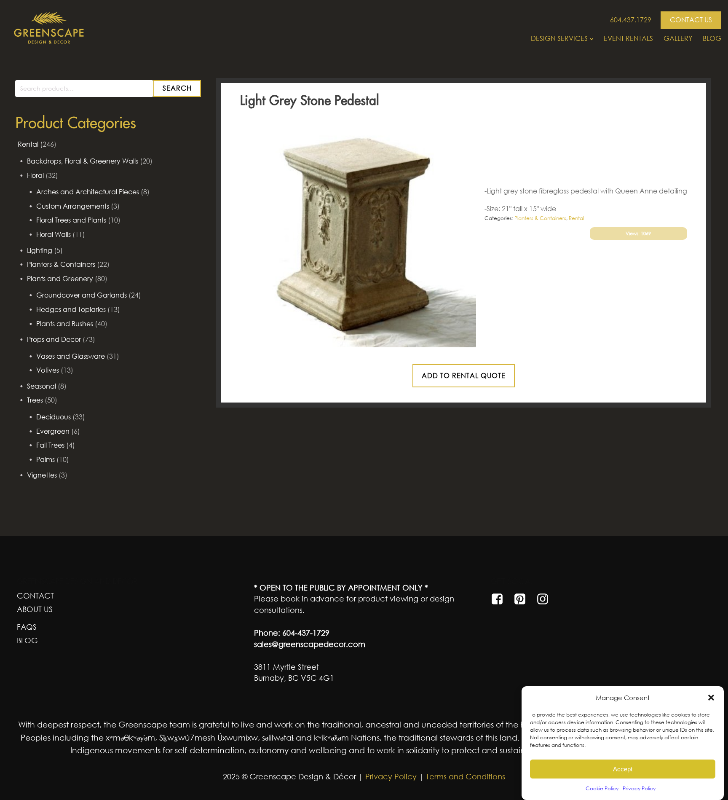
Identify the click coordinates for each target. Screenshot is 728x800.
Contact (35, 595)
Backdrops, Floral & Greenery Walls (82, 161)
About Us (35, 609)
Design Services (559, 38)
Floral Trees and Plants (71, 220)
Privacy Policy (639, 788)
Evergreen (53, 431)
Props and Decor (54, 339)
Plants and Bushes (64, 323)
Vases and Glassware (70, 356)
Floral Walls (53, 234)
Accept (622, 769)
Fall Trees (50, 445)
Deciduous (53, 417)
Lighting (39, 250)
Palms (45, 459)
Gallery (678, 38)
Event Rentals (628, 38)
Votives (47, 370)
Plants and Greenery (60, 278)
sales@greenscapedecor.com (309, 644)
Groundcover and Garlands (81, 295)
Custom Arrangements (72, 206)
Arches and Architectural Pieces (87, 192)
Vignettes (42, 475)
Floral (35, 175)
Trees (35, 400)
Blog (712, 38)
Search (177, 88)
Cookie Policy (602, 788)
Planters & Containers (61, 264)
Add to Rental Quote (464, 375)
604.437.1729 (630, 20)
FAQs (27, 626)
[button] (711, 697)
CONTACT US (691, 20)
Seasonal (41, 386)
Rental (28, 144)
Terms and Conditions (465, 776)
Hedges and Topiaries (71, 309)
